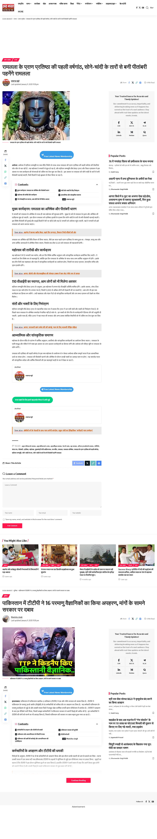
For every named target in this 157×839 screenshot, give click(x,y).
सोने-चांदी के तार (27, 453)
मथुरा (53, 565)
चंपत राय (14, 449)
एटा (91, 565)
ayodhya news (56, 446)
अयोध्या (96, 446)
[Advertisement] (78, 38)
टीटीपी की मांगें (65, 734)
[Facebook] (137, 7)
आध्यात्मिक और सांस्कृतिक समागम (71, 195)
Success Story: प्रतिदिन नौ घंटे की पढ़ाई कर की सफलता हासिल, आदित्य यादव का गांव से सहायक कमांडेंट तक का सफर (135, 572)
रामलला (60, 449)
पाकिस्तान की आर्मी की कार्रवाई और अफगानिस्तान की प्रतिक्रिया (31, 740)
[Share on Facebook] (129, 83)
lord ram (66, 446)
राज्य (15, 60)
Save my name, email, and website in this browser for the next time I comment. (34, 519)
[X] (139, 7)
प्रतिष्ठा (26, 449)
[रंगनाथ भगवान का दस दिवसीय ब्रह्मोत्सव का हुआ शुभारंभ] (59, 555)
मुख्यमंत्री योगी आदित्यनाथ (43, 449)
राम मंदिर (54, 449)
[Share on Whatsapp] (5, 172)
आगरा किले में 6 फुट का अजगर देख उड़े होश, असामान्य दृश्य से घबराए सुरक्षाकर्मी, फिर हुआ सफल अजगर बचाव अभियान (130, 199)
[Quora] (144, 134)
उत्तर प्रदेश (7, 60)
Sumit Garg (114, 172)
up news (73, 446)
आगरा (5, 565)
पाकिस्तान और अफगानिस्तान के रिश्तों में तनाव (31, 734)
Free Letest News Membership (58, 156)
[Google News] (143, 7)
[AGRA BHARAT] (8, 7)
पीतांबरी (20, 449)
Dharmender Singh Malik (119, 189)
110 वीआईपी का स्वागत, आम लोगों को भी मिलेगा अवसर (33, 199)
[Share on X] (133, 83)
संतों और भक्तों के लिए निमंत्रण (70, 190)
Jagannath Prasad (117, 737)
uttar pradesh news (85, 446)
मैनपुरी (130, 565)
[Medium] (131, 134)
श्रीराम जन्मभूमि (16, 453)
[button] (147, 8)
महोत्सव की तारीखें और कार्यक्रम (27, 195)
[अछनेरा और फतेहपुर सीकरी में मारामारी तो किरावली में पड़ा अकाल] (20, 555)
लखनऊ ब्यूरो (15, 81)
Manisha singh (16, 617)
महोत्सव (31, 449)
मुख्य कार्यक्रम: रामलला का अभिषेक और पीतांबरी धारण (33, 190)
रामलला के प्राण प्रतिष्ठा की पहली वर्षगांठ (86, 449)
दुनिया (6, 596)
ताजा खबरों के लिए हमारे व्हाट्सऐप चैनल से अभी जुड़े (32, 400)
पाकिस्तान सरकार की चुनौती (69, 730)
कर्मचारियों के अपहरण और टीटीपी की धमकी (30, 730)
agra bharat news (29, 446)
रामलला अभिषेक (68, 449)
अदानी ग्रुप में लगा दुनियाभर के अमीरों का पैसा (130, 178)
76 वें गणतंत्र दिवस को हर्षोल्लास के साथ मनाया (131, 161)
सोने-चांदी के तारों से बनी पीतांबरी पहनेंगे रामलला (47, 453)
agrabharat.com (43, 446)
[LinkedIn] (118, 134)
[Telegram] (144, 124)
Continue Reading (78, 780)
